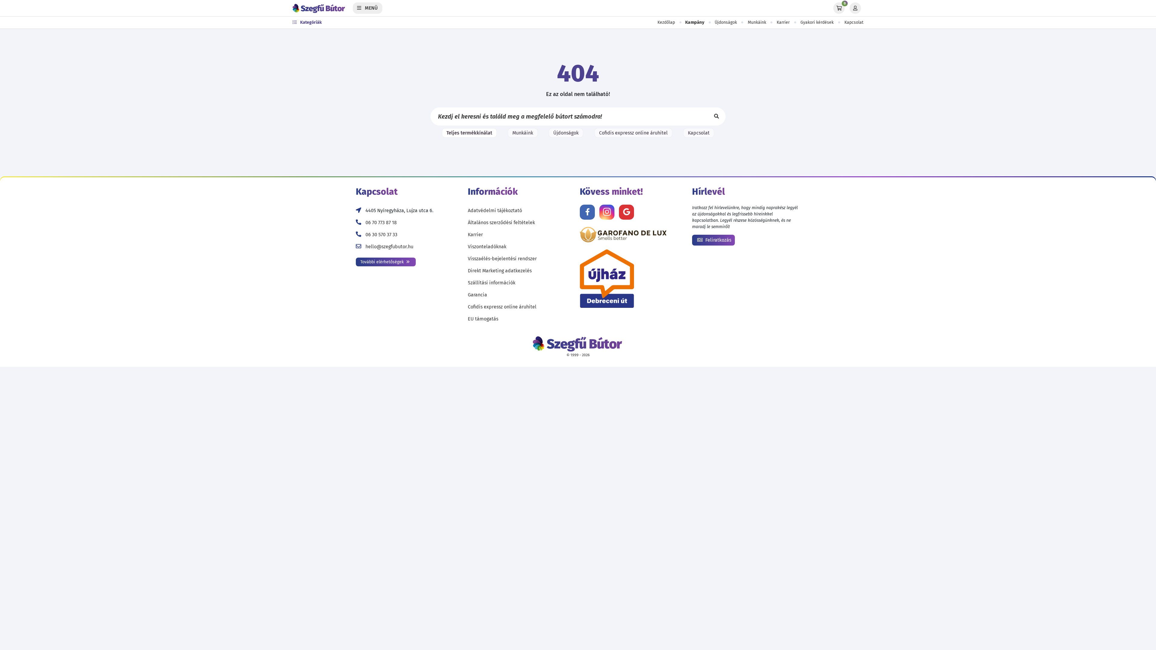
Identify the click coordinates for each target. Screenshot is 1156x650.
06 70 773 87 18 (381, 222)
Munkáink (757, 22)
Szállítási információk (491, 283)
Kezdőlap (666, 22)
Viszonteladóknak (487, 246)
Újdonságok (726, 22)
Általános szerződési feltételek (501, 222)
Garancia (477, 295)
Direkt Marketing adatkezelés (500, 271)
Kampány (694, 22)
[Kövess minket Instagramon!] (606, 212)
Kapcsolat (853, 22)
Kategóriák (310, 22)
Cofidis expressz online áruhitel (633, 133)
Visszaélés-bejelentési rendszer (502, 259)
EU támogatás (483, 319)
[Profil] (855, 8)
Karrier (783, 22)
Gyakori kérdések (817, 22)
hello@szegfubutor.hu (389, 246)
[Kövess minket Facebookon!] (587, 212)
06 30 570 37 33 (381, 234)
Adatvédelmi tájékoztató (495, 210)
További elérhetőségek (382, 262)
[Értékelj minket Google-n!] (626, 212)
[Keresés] (716, 116)
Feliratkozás (717, 240)
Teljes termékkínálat (469, 133)
